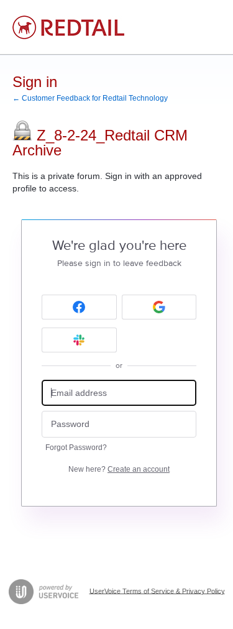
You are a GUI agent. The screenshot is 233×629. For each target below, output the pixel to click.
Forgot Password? (76, 447)
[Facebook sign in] (79, 307)
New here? (119, 469)
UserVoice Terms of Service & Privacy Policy (157, 590)
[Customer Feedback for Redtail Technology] (68, 27)
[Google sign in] (159, 307)
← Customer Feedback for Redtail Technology (90, 98)
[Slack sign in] (79, 340)
